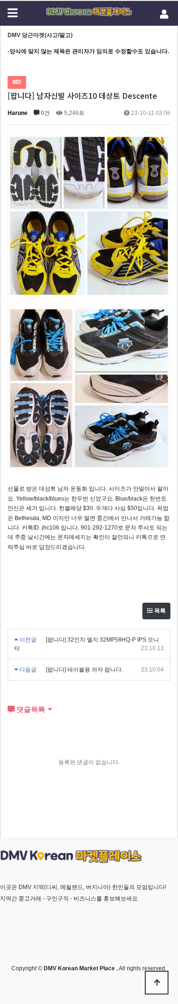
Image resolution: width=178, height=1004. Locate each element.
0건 (44, 113)
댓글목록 (30, 709)
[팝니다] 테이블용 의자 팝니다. (84, 669)
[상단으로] (157, 983)
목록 (159, 610)
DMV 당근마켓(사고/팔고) (40, 35)
